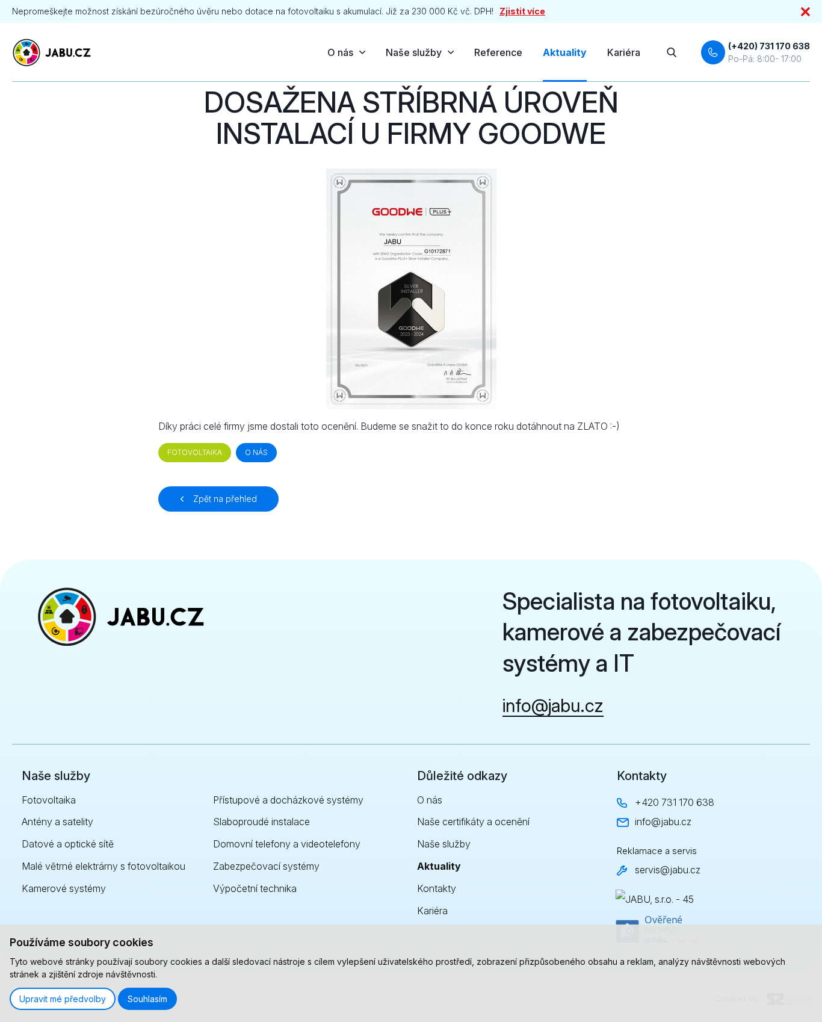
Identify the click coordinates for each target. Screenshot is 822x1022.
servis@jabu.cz (667, 870)
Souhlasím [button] (147, 999)
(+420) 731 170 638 (769, 46)
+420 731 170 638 (674, 802)
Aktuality (565, 52)
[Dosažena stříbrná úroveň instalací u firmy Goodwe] (411, 289)
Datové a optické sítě (68, 844)
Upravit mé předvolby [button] (62, 999)
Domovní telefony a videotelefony (286, 844)
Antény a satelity (57, 822)
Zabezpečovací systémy (266, 866)
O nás (340, 52)
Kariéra (623, 52)
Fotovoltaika (49, 800)
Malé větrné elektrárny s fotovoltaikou (103, 866)
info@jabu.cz (553, 705)
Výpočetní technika (255, 888)
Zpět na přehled (225, 499)
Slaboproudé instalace (261, 822)
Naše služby (414, 52)
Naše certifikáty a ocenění (473, 822)
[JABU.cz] (55, 53)
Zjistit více (522, 11)
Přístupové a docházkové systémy (288, 800)
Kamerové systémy (64, 888)
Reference (498, 52)
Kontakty (436, 888)
